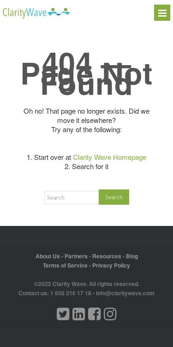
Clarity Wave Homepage (109, 157)
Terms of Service (65, 265)
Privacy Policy (111, 265)
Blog (132, 256)
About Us (48, 256)
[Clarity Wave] (36, 16)
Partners (76, 256)
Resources (106, 256)
